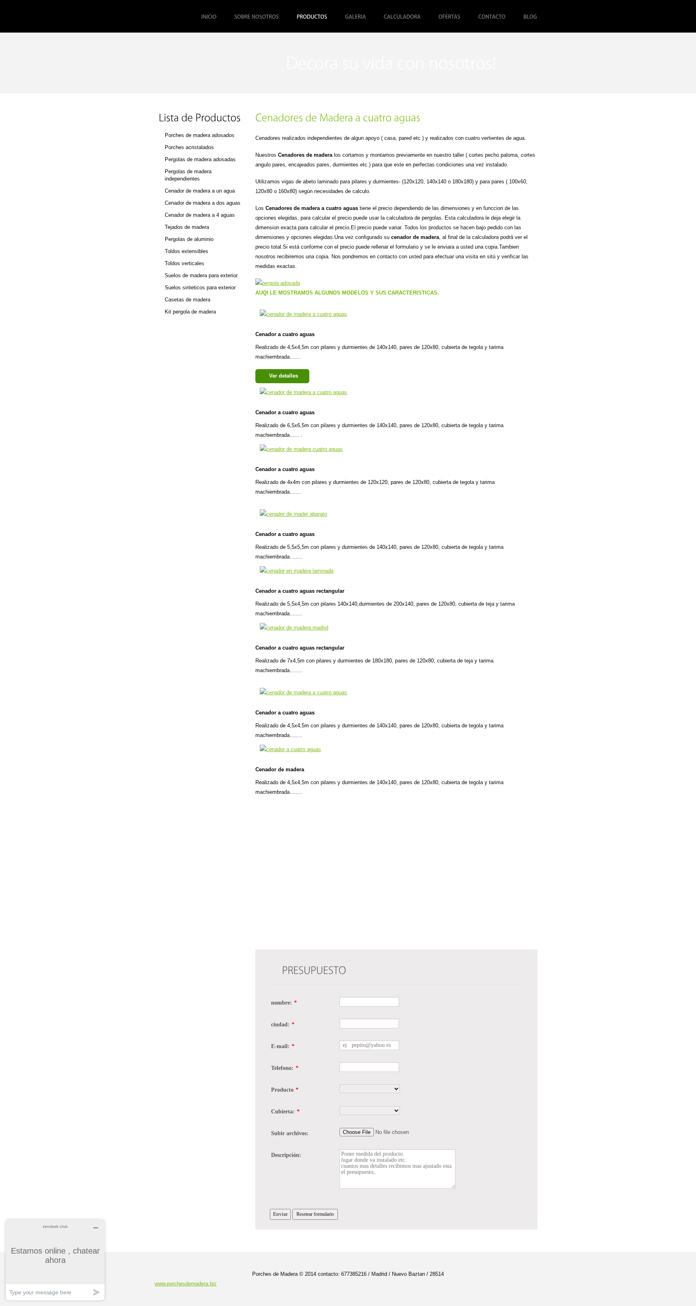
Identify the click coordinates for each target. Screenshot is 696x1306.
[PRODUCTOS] (312, 16)
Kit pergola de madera (190, 312)
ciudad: (282, 1025)
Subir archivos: (290, 1133)
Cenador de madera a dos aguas (202, 203)
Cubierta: (285, 1112)
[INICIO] (209, 16)
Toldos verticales (184, 263)
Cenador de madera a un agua (200, 191)
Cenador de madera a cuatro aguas (210, 63)
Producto (284, 1090)
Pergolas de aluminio (189, 239)
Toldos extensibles (186, 251)
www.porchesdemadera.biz (186, 1284)
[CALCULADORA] (402, 16)
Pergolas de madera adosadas (200, 159)
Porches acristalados (189, 147)
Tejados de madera (187, 227)
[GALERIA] (355, 16)
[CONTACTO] (492, 16)
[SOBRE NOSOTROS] (256, 16)
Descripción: (286, 1155)
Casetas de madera (187, 300)
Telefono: (284, 1068)
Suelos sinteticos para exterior (200, 287)
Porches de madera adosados (199, 135)
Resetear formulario (315, 1214)
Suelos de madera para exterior (201, 275)
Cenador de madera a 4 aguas (200, 215)
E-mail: (282, 1046)
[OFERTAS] (450, 16)
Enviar (280, 1214)
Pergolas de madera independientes (188, 175)
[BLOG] (530, 16)
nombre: (284, 1003)
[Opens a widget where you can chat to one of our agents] (55, 1260)
